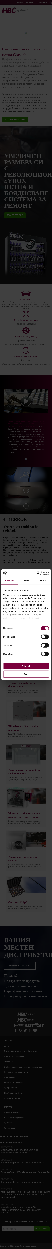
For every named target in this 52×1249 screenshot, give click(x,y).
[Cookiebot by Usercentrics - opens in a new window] (37, 573)
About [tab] (43, 581)
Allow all (26, 666)
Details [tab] (26, 581)
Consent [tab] (9, 581)
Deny (26, 674)
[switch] (45, 637)
